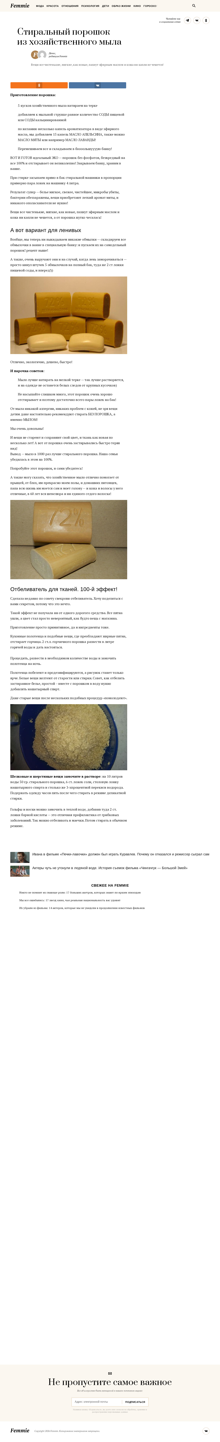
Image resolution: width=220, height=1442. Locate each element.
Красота (53, 6)
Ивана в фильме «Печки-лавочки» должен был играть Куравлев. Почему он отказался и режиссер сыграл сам (120, 854)
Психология (90, 6)
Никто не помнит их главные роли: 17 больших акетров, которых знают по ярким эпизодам (80, 892)
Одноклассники (206, 20)
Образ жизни (121, 6)
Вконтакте (196, 20)
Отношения (70, 6)
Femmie (30, 5)
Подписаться (135, 1402)
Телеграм (187, 20)
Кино (137, 6)
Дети (105, 6)
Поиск (194, 5)
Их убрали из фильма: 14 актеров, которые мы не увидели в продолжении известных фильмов (82, 908)
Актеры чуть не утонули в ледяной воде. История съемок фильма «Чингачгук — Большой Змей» (110, 868)
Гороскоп (151, 6)
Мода (40, 6)
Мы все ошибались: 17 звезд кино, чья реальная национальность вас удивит (69, 900)
